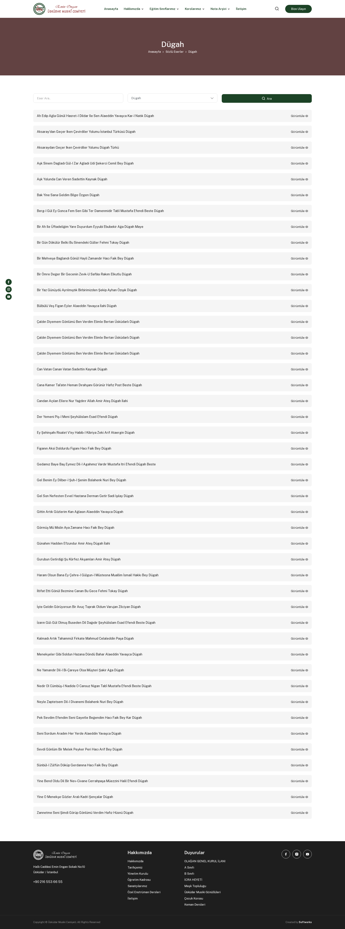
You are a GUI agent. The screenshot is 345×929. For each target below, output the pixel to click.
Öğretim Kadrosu (139, 879)
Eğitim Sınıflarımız (162, 9)
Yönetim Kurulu (138, 873)
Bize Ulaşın (298, 9)
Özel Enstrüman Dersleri (144, 892)
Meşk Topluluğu (195, 886)
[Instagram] (8, 289)
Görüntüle (298, 116)
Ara (269, 98)
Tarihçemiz (135, 867)
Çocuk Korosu (193, 898)
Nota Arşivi (218, 9)
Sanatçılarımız (137, 886)
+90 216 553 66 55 (48, 882)
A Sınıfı (189, 867)
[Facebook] (8, 282)
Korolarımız (193, 9)
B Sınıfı (189, 873)
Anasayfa (154, 51)
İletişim (133, 898)
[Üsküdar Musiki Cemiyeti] (59, 9)
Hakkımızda (132, 9)
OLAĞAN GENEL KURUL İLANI (205, 861)
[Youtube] (8, 297)
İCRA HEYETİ (193, 879)
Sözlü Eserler (174, 51)
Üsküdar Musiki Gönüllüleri (202, 892)
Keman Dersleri (194, 904)
